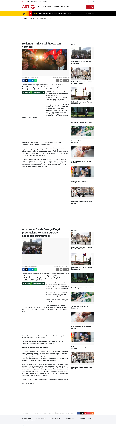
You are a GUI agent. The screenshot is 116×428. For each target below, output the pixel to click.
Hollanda (32, 18)
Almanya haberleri (27, 418)
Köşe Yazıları (42, 6)
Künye (41, 413)
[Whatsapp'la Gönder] (35, 80)
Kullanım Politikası (60, 413)
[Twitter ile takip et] (82, 413)
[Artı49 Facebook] (86, 1)
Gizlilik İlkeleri (52, 413)
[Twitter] (26, 80)
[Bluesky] (29, 80)
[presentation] (27, 13)
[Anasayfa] (23, 1)
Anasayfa (26, 18)
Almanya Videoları (42, 418)
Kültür (68, 6)
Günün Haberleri (34, 1)
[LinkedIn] (32, 80)
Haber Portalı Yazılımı (29, 426)
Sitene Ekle (44, 1)
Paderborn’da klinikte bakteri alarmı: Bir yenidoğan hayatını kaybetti (55, 13)
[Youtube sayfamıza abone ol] (85, 413)
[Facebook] (23, 80)
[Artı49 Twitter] (90, 1)
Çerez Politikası (69, 413)
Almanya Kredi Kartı (56, 418)
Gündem (62, 6)
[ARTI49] (28, 6)
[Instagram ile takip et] (88, 413)
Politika (49, 6)
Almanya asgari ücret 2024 (29, 420)
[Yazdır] (57, 80)
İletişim (45, 413)
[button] (61, 80)
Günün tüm (89, 13)
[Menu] (88, 7)
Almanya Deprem (70, 418)
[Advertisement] (58, 30)
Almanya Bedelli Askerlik (85, 418)
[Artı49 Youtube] (93, 1)
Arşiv (40, 1)
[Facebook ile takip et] (78, 413)
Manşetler (27, 1)
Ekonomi (56, 6)
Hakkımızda (35, 413)
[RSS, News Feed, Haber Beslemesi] (92, 413)
